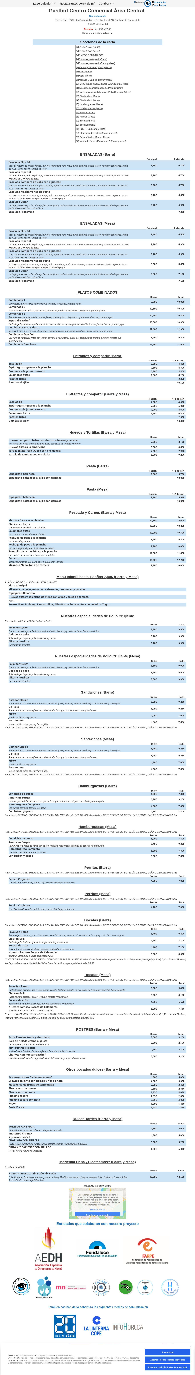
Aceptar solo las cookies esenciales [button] (167, 1360)
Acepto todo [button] (168, 1352)
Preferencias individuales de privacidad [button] (167, 1367)
